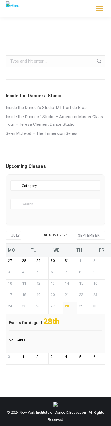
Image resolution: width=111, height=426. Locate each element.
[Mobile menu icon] (99, 8)
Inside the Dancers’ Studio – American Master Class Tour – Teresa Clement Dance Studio (54, 120)
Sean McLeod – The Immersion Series (41, 133)
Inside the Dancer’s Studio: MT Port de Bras (46, 107)
